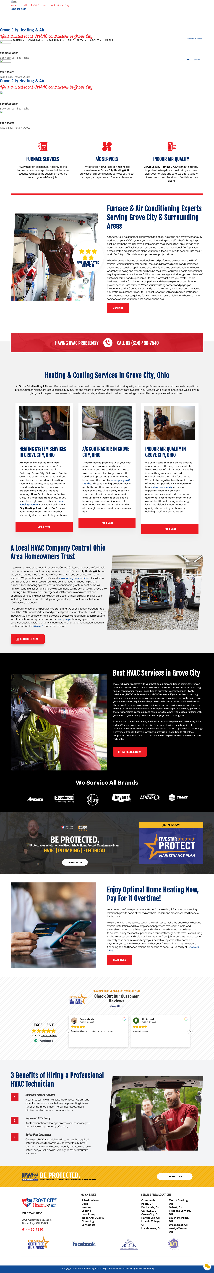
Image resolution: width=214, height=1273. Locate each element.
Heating (16, 40)
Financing (87, 1221)
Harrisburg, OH (150, 1218)
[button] (190, 1031)
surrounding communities (73, 578)
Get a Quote (7, 72)
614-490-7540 (32, 1229)
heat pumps (64, 619)
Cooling (34, 40)
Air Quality (75, 40)
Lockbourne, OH (151, 1228)
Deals (109, 40)
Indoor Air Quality (92, 1218)
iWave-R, (38, 626)
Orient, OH (175, 1207)
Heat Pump (54, 40)
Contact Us (88, 1225)
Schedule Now (9, 53)
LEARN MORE (44, 526)
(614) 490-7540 (18, 9)
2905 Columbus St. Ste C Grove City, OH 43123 (37, 1221)
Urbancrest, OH (178, 1225)
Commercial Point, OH (148, 1202)
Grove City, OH (150, 1214)
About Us (118, 308)
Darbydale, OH (150, 1207)
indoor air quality (161, 486)
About (94, 40)
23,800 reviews (49, 1035)
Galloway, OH (149, 1210)
